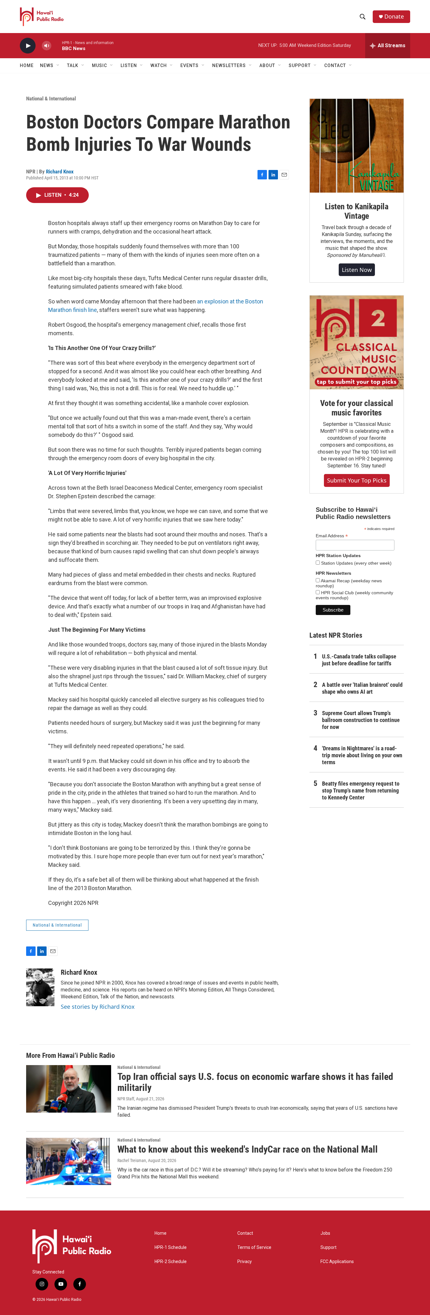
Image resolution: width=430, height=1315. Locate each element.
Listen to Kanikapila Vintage (356, 211)
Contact (245, 1233)
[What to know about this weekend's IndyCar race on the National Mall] (68, 1161)
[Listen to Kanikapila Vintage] (357, 146)
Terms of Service (254, 1247)
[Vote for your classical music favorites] (357, 342)
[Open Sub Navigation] (58, 65)
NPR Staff (125, 1098)
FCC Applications (337, 1261)
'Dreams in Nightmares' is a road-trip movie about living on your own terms (362, 755)
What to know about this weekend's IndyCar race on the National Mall (247, 1149)
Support (328, 1247)
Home (27, 65)
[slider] (57, 45)
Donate (394, 16)
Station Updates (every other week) (356, 563)
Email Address (332, 536)
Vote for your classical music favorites (356, 407)
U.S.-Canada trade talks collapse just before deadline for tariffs (359, 660)
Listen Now (357, 270)
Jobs (325, 1233)
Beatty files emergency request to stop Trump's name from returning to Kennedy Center (360, 790)
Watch (158, 65)
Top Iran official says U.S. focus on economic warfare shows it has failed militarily (255, 1082)
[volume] (46, 46)
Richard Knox (60, 171)
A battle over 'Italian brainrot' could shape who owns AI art (362, 688)
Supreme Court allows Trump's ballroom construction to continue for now (361, 720)
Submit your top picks (357, 480)
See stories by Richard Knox (98, 1006)
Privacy (244, 1261)
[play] (28, 45)
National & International (51, 98)
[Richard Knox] (40, 987)
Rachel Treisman (131, 1160)
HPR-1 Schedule (171, 1247)
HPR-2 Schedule (171, 1261)
